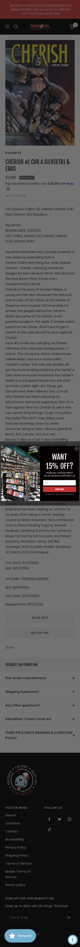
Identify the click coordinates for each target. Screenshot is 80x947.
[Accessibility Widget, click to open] (73, 940)
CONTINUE (59, 489)
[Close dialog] (76, 448)
